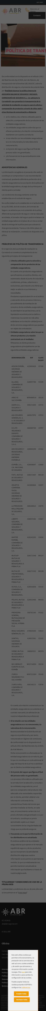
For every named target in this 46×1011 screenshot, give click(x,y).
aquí (23, 972)
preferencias (25, 987)
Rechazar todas (21, 1000)
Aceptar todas (21, 994)
